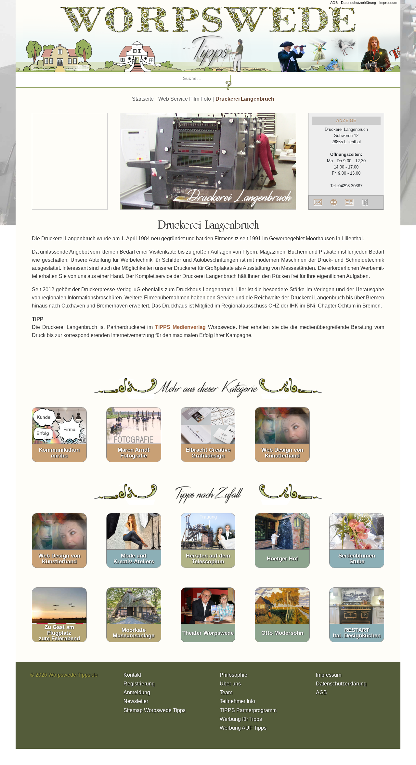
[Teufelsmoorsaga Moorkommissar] (306, 42)
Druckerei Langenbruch (244, 99)
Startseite (143, 99)
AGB (334, 3)
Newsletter (136, 701)
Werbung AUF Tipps (243, 728)
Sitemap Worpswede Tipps (155, 710)
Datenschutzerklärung (358, 3)
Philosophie (233, 675)
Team (226, 692)
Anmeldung (137, 692)
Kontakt (132, 675)
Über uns (230, 683)
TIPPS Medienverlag (180, 327)
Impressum (388, 3)
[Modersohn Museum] (50, 42)
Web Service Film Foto (184, 99)
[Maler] (218, 42)
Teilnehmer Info (237, 701)
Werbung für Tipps (241, 719)
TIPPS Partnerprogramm (248, 710)
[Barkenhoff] (129, 42)
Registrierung (139, 683)
